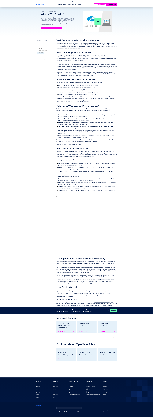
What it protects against (43, 50)
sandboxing (107, 302)
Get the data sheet (83, 331)
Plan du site (88, 405)
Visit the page (103, 331)
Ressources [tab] (74, 4)
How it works (41, 52)
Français (113, 1)
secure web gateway (63, 279)
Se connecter (107, 1)
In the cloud (41, 54)
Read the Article (61, 358)
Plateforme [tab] (60, 4)
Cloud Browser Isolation (67, 303)
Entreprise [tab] (79, 4)
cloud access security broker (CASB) (97, 303)
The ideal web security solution (64, 139)
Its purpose (41, 46)
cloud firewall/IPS (99, 302)
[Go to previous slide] (116, 337)
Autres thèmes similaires (43, 61)
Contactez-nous (100, 1)
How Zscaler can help (42, 56)
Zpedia (42, 11)
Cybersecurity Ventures (62, 72)
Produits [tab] (64, 4)
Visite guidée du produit (100, 4)
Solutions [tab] (69, 4)
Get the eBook (61, 331)
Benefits (40, 48)
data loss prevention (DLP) (81, 303)
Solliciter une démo (112, 4)
